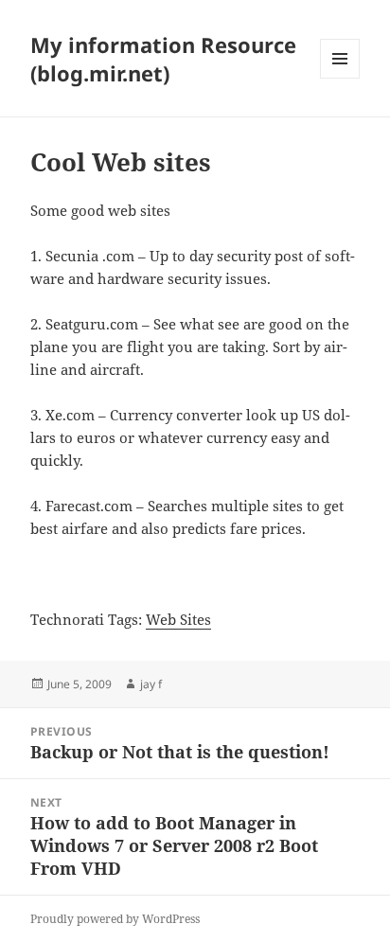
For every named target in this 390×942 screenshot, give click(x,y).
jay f (151, 684)
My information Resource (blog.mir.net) (163, 58)
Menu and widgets (340, 78)
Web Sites (178, 619)
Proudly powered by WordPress (115, 919)
